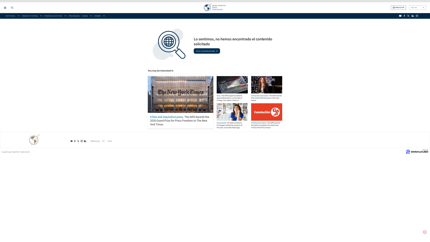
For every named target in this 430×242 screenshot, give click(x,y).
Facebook (75, 141)
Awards (85, 16)
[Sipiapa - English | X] (408, 16)
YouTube (72, 141)
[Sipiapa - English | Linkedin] (413, 16)
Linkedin (85, 141)
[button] (398, 7)
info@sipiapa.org (95, 141)
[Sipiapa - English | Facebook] (404, 16)
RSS (103, 141)
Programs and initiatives (53, 16)
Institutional (10, 16)
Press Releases (74, 16)
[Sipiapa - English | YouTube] (400, 16)
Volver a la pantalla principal (205, 51)
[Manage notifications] (425, 232)
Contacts (109, 141)
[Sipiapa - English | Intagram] (417, 16)
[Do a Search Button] (11, 7)
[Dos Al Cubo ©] (417, 153)
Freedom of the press (30, 16)
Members (97, 16)
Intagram (82, 141)
